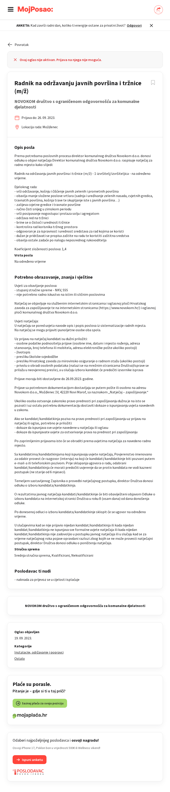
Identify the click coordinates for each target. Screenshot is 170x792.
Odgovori (134, 25)
